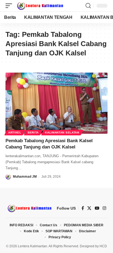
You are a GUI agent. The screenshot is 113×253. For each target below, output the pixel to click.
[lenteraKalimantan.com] (40, 5)
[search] (88, 5)
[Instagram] (104, 208)
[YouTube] (97, 208)
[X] (89, 208)
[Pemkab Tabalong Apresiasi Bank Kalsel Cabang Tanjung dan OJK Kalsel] (56, 103)
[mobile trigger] (10, 5)
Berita (33, 132)
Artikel (14, 132)
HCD (103, 246)
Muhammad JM (25, 176)
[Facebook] (82, 208)
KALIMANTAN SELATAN (62, 132)
